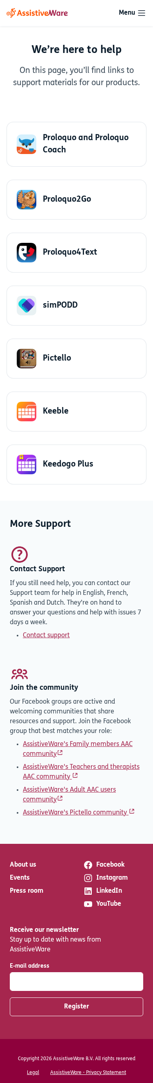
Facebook (110, 865)
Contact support (46, 635)
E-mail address (29, 966)
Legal (33, 1072)
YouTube (108, 904)
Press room (26, 891)
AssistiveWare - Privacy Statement (88, 1072)
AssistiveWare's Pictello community (76, 813)
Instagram (112, 878)
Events (20, 878)
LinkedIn (109, 891)
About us (23, 865)
